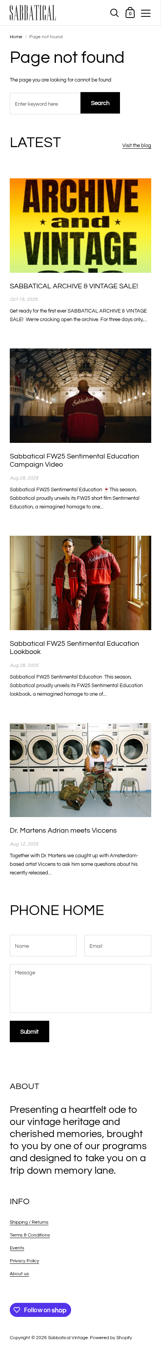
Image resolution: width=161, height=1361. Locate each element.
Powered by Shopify (111, 1337)
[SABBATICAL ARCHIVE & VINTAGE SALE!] (80, 225)
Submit (29, 1032)
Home (16, 36)
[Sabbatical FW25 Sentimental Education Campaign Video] (80, 395)
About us (19, 1273)
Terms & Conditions (30, 1235)
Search (100, 103)
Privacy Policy (24, 1260)
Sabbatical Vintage (68, 1337)
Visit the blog (136, 145)
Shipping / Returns (29, 1222)
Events (17, 1248)
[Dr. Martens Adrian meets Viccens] (80, 770)
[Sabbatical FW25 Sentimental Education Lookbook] (80, 583)
